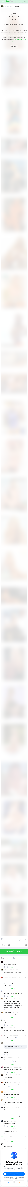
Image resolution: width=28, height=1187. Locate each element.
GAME (5, 1035)
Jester (5, 1129)
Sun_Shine (6, 1075)
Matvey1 (6, 1043)
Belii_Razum (6, 999)
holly (5, 1136)
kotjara (5, 991)
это (14, 984)
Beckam (5, 1092)
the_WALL (6, 1107)
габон (5, 1057)
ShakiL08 (6, 1082)
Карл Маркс (6, 1121)
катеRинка (6, 962)
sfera (5, 969)
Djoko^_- (6, 1020)
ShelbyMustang (7, 1012)
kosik (5, 1027)
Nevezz (5, 1144)
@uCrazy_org (15, 951)
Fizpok (5, 1100)
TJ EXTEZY (6, 1067)
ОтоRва (6, 977)
